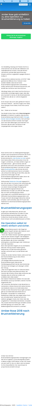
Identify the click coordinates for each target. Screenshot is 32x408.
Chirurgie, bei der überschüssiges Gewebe (15, 118)
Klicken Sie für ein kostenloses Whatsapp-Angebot (16, 36)
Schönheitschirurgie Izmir (16, 391)
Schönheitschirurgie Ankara (16, 389)
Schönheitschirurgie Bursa (16, 386)
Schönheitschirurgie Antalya (16, 394)
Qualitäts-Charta (21, 405)
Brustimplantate (10, 169)
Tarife (30, 405)
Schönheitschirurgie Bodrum (16, 399)
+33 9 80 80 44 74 (16, 375)
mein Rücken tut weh (19, 158)
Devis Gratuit (23, 4)
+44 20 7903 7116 (16, 377)
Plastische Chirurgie (15, 181)
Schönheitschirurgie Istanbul (16, 396)
